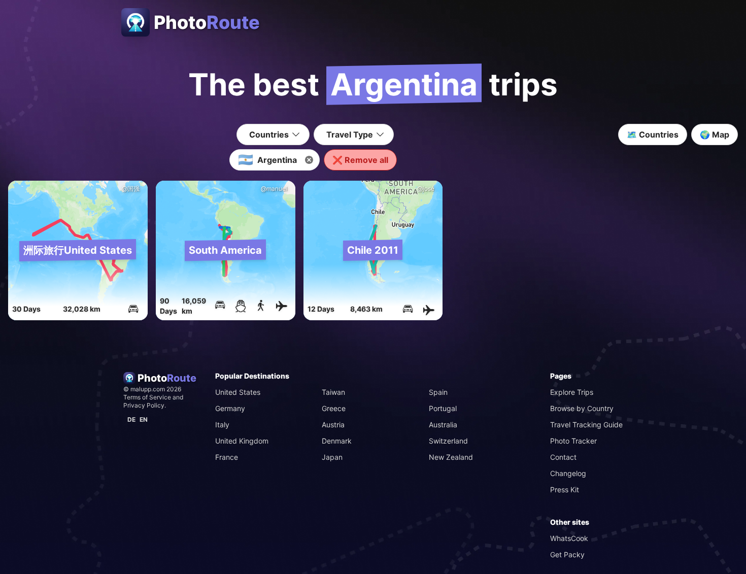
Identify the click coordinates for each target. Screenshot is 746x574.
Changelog (568, 473)
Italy (222, 424)
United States (237, 392)
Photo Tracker (573, 440)
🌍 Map (714, 134)
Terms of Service (147, 397)
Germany (230, 408)
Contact (563, 457)
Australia (443, 424)
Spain (438, 392)
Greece (334, 408)
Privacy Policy (143, 405)
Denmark (337, 440)
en (144, 419)
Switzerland (448, 440)
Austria (333, 424)
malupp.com (148, 389)
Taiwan (333, 392)
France (226, 457)
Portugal (443, 408)
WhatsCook (569, 538)
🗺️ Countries (653, 134)
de (131, 419)
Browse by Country (582, 408)
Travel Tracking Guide (586, 424)
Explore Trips (571, 392)
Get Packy (567, 554)
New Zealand (451, 457)
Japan (332, 457)
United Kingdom (241, 440)
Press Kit (564, 489)
